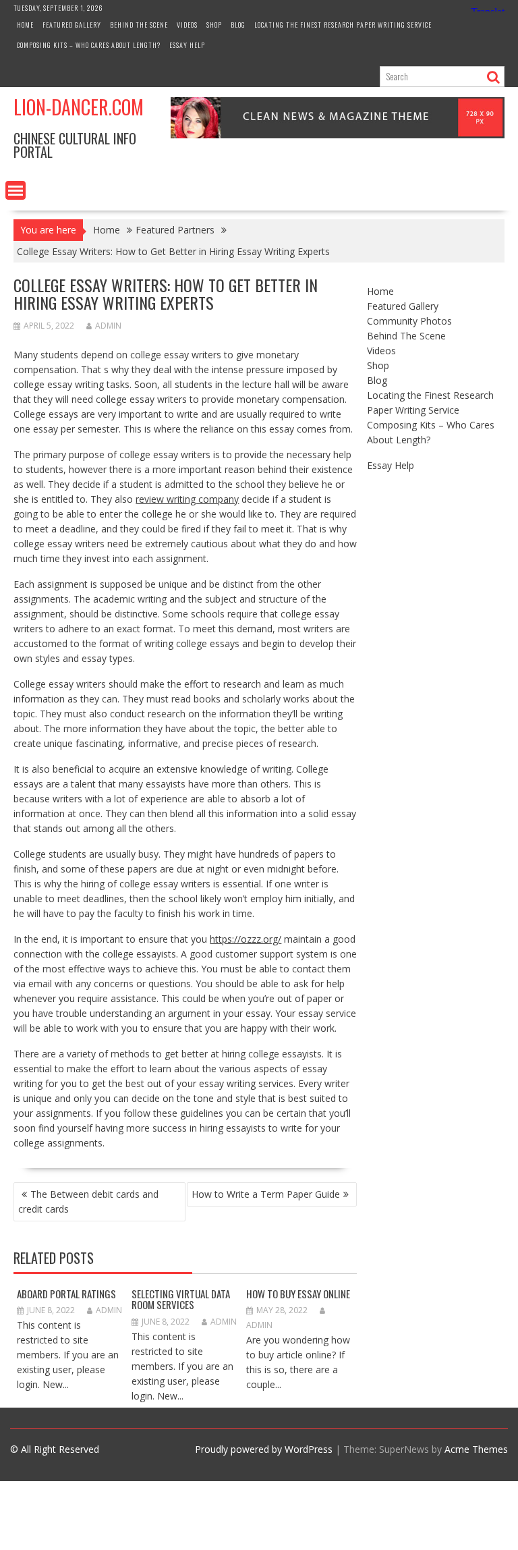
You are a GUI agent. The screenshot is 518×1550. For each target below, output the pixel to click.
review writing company (187, 499)
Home (25, 25)
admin (108, 325)
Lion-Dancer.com (78, 107)
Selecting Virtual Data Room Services (181, 1299)
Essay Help (187, 45)
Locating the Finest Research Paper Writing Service (343, 25)
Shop (214, 25)
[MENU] (15, 190)
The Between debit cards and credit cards (88, 1201)
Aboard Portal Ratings (66, 1293)
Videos (187, 25)
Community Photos (409, 320)
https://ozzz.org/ (245, 939)
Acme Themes (476, 1449)
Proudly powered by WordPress (264, 1449)
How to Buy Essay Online (298, 1293)
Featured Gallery (71, 25)
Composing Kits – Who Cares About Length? (89, 45)
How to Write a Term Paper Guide (266, 1194)
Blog (238, 25)
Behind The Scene (139, 25)
